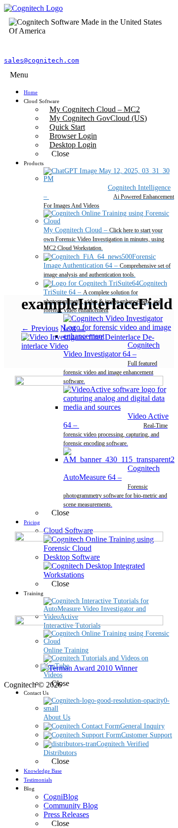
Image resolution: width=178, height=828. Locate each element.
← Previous (39, 328)
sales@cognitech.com (41, 60)
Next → (73, 328)
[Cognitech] (33, 8)
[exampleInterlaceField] (89, 346)
